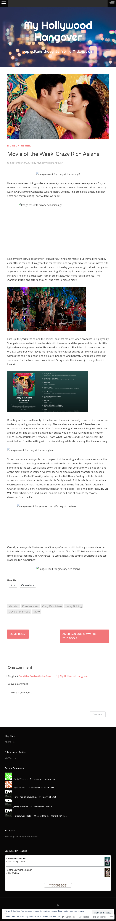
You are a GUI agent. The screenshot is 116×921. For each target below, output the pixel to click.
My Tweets (10, 758)
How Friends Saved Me (42, 787)
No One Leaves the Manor (19, 869)
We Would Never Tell (16, 858)
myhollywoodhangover (50, 162)
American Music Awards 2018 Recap (79, 636)
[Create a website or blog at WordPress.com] (58, 905)
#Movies (13, 606)
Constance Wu (30, 606)
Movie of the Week (19, 145)
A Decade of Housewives (42, 779)
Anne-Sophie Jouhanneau (17, 862)
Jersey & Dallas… (21, 806)
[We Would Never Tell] (107, 864)
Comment (97, 714)
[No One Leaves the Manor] (107, 876)
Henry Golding (74, 606)
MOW (37, 611)
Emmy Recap (18, 634)
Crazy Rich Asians (52, 606)
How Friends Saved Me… (25, 796)
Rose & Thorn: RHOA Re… (54, 815)
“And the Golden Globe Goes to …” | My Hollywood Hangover (53, 676)
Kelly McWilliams (13, 873)
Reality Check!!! (49, 796)
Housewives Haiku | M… (25, 815)
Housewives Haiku (43, 806)
